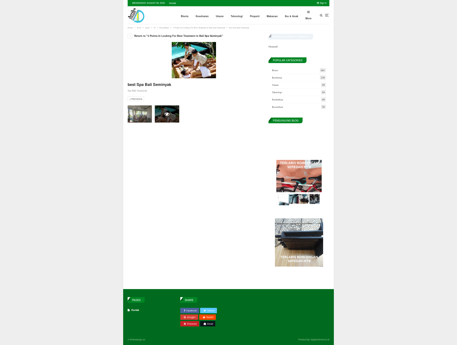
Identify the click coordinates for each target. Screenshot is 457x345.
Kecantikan (277, 106)
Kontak (172, 2)
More (308, 18)
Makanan (272, 16)
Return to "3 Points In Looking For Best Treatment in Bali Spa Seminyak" (178, 36)
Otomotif (273, 46)
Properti (255, 16)
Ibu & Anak (291, 16)
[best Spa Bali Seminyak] (140, 113)
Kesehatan (202, 16)
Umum (220, 16)
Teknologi (237, 16)
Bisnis (185, 16)
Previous (136, 99)
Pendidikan (277, 99)
